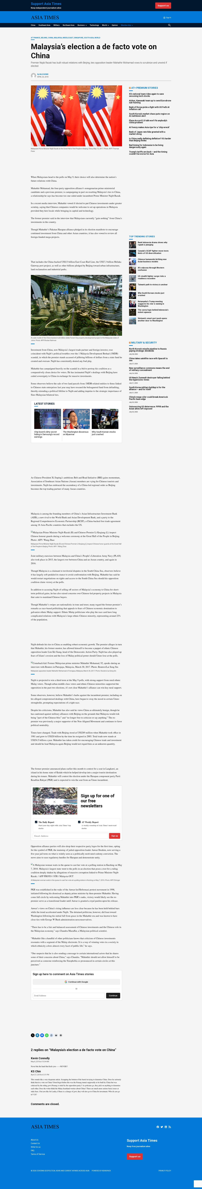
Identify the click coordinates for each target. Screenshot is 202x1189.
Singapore (78, 38)
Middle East (68, 38)
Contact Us (35, 1143)
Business (81, 25)
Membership (126, 25)
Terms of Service (38, 1154)
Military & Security (144, 342)
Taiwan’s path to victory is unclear (153, 284)
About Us (34, 1140)
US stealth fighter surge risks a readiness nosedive (152, 277)
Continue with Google (78, 982)
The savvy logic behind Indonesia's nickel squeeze (153, 311)
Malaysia (58, 38)
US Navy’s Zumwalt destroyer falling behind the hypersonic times (149, 378)
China (33, 25)
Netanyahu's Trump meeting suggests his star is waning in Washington (151, 303)
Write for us (35, 1147)
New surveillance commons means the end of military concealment (149, 369)
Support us (163, 5)
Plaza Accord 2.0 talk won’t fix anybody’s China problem (148, 121)
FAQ (32, 1150)
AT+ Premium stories (144, 87)
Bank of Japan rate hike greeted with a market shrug (147, 133)
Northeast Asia (68, 25)
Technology (94, 25)
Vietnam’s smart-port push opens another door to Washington (152, 319)
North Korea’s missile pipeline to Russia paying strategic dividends (147, 350)
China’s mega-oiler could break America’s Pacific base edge (148, 398)
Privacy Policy (165, 1171)
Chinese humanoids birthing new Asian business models (152, 260)
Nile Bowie (44, 74)
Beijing (44, 38)
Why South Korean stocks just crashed (151, 294)
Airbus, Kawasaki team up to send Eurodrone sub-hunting (150, 101)
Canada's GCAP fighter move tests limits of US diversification (153, 252)
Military (57, 25)
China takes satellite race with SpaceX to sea (148, 359)
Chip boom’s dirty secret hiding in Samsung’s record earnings (46, 434)
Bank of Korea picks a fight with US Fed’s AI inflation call (149, 108)
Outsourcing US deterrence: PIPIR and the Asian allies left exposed (149, 407)
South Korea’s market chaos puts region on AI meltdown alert (149, 115)
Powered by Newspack (101, 1171)
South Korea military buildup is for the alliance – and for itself (147, 388)
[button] (76, 421)
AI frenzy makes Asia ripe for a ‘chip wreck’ (149, 127)
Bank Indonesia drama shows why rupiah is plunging (152, 243)
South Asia (89, 38)
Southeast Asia (44, 25)
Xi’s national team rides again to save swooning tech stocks (146, 95)
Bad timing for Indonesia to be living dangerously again (146, 146)
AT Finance (35, 38)
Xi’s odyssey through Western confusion (151, 269)
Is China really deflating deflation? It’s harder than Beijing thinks (150, 139)
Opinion (115, 25)
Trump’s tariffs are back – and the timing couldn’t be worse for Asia (148, 153)
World (104, 25)
